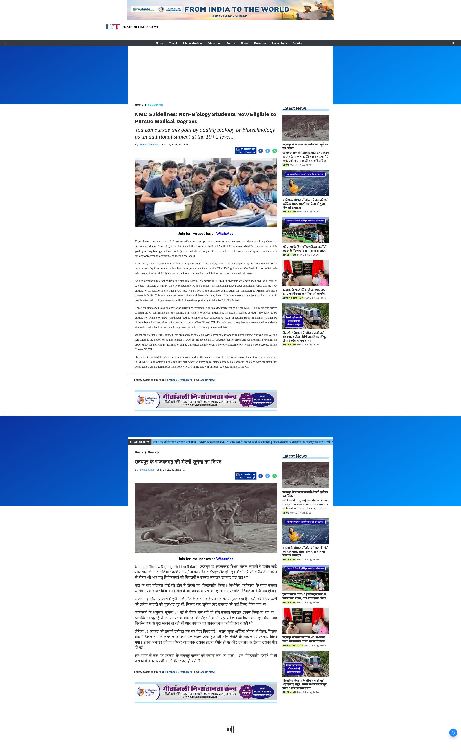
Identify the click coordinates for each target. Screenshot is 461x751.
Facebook (171, 379)
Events (297, 43)
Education (214, 43)
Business (260, 43)
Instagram (185, 379)
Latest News (294, 108)
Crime (245, 43)
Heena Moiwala (149, 144)
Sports (230, 43)
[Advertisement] (230, 71)
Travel (173, 43)
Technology (279, 43)
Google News (207, 379)
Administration (192, 43)
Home (139, 104)
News (159, 43)
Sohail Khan (147, 469)
